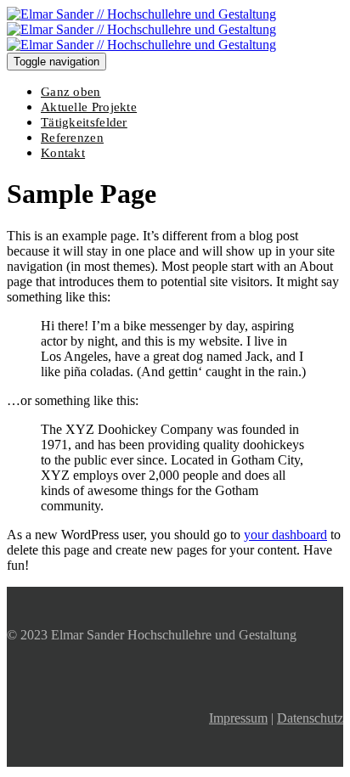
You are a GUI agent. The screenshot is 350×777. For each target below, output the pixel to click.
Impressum (238, 718)
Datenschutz (310, 718)
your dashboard (285, 534)
